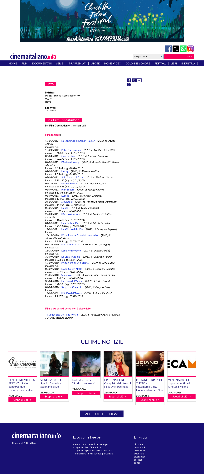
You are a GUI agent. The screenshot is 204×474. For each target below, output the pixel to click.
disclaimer (139, 456)
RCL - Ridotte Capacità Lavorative (79, 235)
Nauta (64, 207)
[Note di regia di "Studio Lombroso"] (86, 364)
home (13, 63)
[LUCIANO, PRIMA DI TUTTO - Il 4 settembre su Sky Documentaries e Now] (150, 364)
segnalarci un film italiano (88, 447)
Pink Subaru (68, 189)
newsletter (140, 450)
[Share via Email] (139, 81)
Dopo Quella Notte (71, 268)
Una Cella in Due (70, 223)
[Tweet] (176, 51)
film (25, 63)
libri (174, 63)
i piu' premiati (77, 63)
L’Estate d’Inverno (71, 250)
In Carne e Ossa (70, 244)
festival (160, 63)
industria (188, 63)
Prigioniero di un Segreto (75, 262)
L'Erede (65, 195)
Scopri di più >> (22, 399)
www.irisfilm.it (51, 110)
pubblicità (139, 453)
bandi (137, 462)
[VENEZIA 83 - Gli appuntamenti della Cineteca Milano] (182, 364)
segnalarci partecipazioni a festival (93, 450)
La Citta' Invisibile (70, 256)
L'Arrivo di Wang (70, 162)
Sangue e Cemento (71, 287)
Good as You (68, 155)
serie (59, 63)
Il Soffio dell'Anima (71, 293)
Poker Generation (71, 149)
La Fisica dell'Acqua (72, 281)
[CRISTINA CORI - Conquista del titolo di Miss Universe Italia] (118, 364)
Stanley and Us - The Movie (62, 314)
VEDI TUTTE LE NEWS (102, 414)
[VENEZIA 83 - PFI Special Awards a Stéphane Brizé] (54, 364)
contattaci (139, 447)
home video (112, 63)
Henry (64, 171)
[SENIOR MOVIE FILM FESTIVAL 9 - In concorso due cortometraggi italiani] (22, 364)
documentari (42, 63)
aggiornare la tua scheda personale (94, 453)
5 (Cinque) (67, 201)
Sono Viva (66, 274)
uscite (95, 63)
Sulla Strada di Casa (72, 177)
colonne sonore (138, 63)
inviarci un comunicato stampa (91, 444)
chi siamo (139, 444)
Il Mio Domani (69, 183)
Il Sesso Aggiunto (70, 213)
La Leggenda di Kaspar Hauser (78, 140)
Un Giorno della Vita (72, 229)
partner (138, 459)
